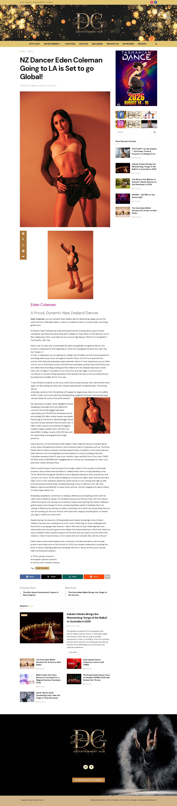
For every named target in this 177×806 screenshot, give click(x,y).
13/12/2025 (88, 669)
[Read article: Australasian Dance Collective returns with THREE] (74, 664)
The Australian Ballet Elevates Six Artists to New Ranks (48, 662)
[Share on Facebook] (23, 234)
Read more (74, 652)
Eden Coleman (42, 568)
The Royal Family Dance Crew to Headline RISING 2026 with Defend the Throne (96, 677)
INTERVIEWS (128, 44)
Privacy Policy (125, 800)
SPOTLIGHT (34, 44)
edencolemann (50, 559)
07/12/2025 (88, 684)
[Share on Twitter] (23, 239)
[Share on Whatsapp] (23, 245)
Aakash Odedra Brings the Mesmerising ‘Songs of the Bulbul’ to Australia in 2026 (87, 617)
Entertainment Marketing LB (147, 800)
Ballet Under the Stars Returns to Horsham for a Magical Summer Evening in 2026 (48, 679)
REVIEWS (142, 44)
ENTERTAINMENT (52, 44)
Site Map (134, 800)
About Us (28, 2)
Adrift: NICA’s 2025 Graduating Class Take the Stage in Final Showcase (48, 695)
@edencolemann (46, 556)
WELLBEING (97, 44)
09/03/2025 (24, 86)
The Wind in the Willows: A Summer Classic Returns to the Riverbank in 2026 (144, 182)
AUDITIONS (70, 44)
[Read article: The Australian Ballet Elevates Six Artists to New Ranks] (27, 664)
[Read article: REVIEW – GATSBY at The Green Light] (123, 199)
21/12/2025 (71, 626)
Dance (30, 51)
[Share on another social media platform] (23, 257)
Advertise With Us (39, 2)
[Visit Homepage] (88, 22)
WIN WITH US (113, 44)
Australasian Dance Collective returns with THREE (93, 662)
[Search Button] (156, 44)
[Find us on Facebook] (155, 2)
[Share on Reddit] (23, 251)
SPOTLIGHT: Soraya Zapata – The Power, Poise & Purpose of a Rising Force (144, 151)
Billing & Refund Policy (98, 800)
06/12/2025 (41, 702)
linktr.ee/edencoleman (50, 562)
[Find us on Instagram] (151, 2)
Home (22, 2)
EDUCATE (83, 44)
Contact (49, 2)
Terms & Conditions (112, 800)
